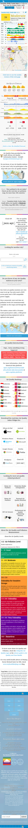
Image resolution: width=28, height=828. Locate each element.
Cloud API (20, 459)
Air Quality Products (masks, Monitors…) (13, 747)
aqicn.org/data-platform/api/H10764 (21, 233)
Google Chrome (8, 449)
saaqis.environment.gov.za (13, 159)
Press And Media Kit (13, 725)
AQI (10, 12)
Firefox (20, 449)
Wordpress (7, 460)
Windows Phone (7, 439)
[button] (9, 50)
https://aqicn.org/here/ (14, 197)
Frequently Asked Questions (13, 739)
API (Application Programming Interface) (13, 749)
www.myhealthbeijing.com (12, 664)
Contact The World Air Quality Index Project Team (14, 723)
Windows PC (21, 439)
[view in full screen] (26, 12)
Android (20, 428)
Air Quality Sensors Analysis (14, 735)
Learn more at (14, 181)
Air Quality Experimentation (14, 734)
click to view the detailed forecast (14, 146)
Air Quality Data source (13, 742)
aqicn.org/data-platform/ (14, 372)
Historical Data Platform (14, 750)
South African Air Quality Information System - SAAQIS (14, 789)
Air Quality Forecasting (13, 745)
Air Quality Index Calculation (14, 744)
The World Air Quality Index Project (13, 755)
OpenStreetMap (18, 70)
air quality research (13, 729)
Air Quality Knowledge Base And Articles (13, 732)
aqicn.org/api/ (23, 241)
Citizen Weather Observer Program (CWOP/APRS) (14, 786)
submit (23, 817)
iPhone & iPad (7, 428)
